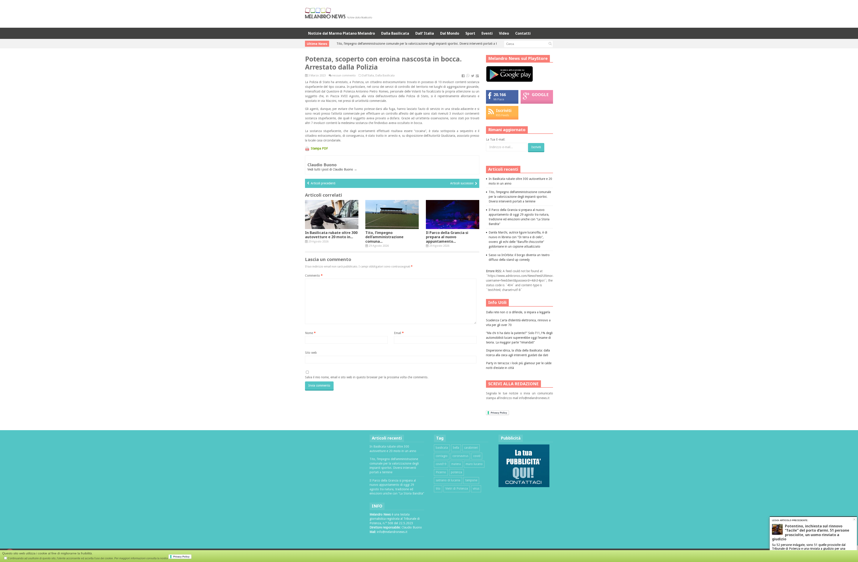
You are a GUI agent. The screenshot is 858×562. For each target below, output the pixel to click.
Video (504, 33)
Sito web (311, 352)
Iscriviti (503, 110)
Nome (310, 333)
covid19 (441, 464)
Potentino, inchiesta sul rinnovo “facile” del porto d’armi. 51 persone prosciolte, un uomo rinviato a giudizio (810, 532)
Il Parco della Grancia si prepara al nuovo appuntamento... (447, 237)
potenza (456, 472)
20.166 (500, 94)
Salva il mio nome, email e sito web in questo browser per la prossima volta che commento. (366, 377)
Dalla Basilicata (395, 33)
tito (438, 488)
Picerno (441, 472)
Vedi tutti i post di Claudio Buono (332, 169)
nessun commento (344, 75)
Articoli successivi (461, 183)
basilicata (442, 447)
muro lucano (474, 464)
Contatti (523, 33)
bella (456, 447)
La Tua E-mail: (495, 139)
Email (399, 333)
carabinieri (471, 447)
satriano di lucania (448, 480)
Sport (470, 33)
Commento (314, 275)
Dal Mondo (449, 33)
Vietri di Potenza (456, 488)
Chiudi (854, 519)
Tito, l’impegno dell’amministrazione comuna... (384, 237)
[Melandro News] (338, 16)
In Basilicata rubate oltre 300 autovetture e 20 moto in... (331, 234)
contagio (442, 456)
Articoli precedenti (323, 183)
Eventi (487, 33)
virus (476, 488)
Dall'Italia (368, 75)
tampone (471, 480)
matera (456, 464)
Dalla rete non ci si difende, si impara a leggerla (518, 312)
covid (476, 456)
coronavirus (460, 456)
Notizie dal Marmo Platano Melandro (341, 33)
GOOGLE (540, 94)
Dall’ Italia (424, 33)
